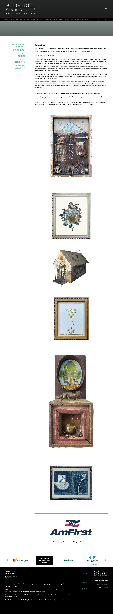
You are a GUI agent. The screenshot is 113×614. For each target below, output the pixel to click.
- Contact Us (84, 588)
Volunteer (68, 19)
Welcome (14, 19)
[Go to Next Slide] (105, 560)
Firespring (105, 587)
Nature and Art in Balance (18, 45)
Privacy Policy (104, 582)
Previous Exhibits (21, 55)
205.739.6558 (13, 576)
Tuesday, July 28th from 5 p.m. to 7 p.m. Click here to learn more (73, 51)
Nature (23, 19)
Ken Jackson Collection (19, 67)
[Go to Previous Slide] (8, 560)
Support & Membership (54, 19)
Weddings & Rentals (82, 19)
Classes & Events (37, 19)
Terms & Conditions (102, 584)
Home (7, 19)
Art (28, 19)
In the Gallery (19, 50)
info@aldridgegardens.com (13, 578)
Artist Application (19, 61)
